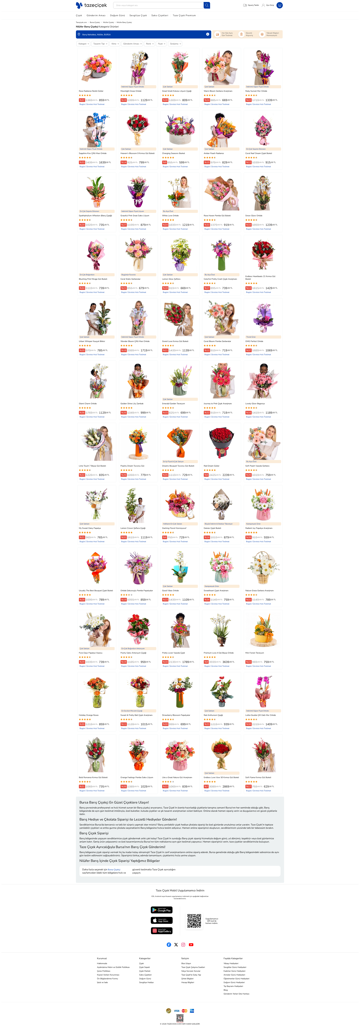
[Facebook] (168, 944)
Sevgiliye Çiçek (138, 15)
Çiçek (79, 15)
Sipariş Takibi (253, 5)
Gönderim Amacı (96, 15)
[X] (176, 945)
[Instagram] (183, 944)
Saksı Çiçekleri (159, 15)
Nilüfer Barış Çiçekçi (124, 22)
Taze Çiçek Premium (184, 15)
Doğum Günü (117, 15)
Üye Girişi (270, 5)
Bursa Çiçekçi (114, 869)
